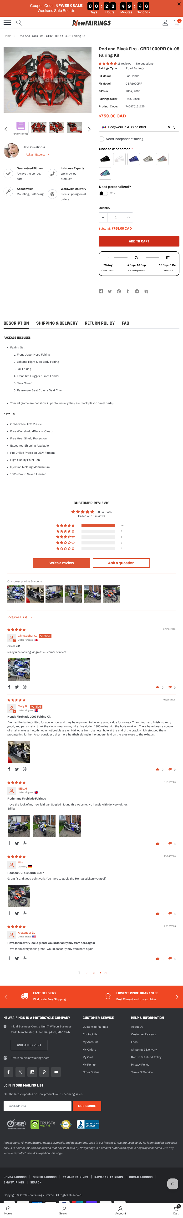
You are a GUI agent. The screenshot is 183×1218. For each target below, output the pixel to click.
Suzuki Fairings (45, 1177)
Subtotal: (105, 228)
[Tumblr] (128, 291)
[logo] (91, 23)
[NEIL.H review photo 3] (69, 826)
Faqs (134, 1042)
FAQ (125, 323)
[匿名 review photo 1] (18, 896)
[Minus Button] (103, 217)
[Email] (146, 291)
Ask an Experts (36, 154)
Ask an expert (29, 1045)
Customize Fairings (95, 1026)
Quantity (104, 208)
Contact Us (90, 1034)
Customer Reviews (143, 1034)
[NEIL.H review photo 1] (18, 826)
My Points (89, 1064)
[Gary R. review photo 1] (18, 751)
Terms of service (142, 1072)
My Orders (89, 1049)
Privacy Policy (140, 1064)
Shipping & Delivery (57, 323)
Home (7, 36)
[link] (12, 106)
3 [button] (94, 973)
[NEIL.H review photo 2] (44, 826)
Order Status (91, 1072)
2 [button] (86, 973)
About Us (137, 1026)
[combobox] (139, 127)
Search (35, 1182)
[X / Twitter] (110, 291)
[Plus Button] (128, 217)
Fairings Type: (108, 68)
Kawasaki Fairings (109, 1177)
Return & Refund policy (146, 1057)
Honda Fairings (15, 1177)
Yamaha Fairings (76, 1177)
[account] (165, 22)
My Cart (88, 1057)
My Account (90, 1042)
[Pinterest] (119, 291)
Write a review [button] (61, 563)
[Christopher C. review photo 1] (18, 669)
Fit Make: (105, 76)
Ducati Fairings (141, 1177)
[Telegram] (137, 291)
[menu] (7, 22)
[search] (19, 23)
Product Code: (108, 106)
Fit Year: (104, 91)
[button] (108, 63)
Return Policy (100, 323)
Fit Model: (105, 83)
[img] (16, 629)
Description (16, 323)
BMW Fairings (14, 1182)
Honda (135, 76)
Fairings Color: (108, 99)
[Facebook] (101, 291)
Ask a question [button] (121, 563)
